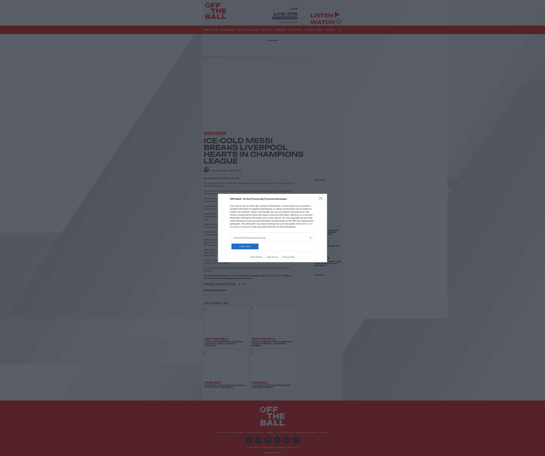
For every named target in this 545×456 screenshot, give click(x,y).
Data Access (272, 257)
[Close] (321, 199)
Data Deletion (256, 257)
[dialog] (272, 228)
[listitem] (272, 237)
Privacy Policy (288, 257)
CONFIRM (245, 246)
